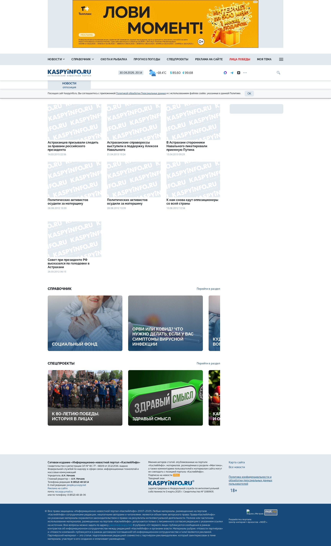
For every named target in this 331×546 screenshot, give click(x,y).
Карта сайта (237, 462)
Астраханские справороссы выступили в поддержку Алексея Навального (132, 146)
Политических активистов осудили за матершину (127, 201)
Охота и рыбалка (114, 59)
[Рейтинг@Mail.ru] (270, 512)
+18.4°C (161, 73)
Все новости (237, 467)
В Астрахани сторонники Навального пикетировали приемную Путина (186, 146)
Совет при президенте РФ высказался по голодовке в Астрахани (68, 263)
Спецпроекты (177, 59)
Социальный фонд (74, 344)
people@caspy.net (76, 485)
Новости (55, 59)
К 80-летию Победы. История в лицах (75, 416)
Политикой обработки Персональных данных (141, 93)
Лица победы (239, 59)
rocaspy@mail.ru (64, 491)
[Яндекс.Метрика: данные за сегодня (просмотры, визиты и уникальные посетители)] (255, 512)
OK (249, 93)
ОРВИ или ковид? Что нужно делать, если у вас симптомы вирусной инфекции (162, 336)
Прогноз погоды (147, 59)
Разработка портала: (248, 520)
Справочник (81, 59)
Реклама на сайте (209, 59)
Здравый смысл (151, 418)
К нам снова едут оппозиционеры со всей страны (192, 201)
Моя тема (264, 59)
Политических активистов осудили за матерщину (68, 201)
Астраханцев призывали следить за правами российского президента (73, 146)
